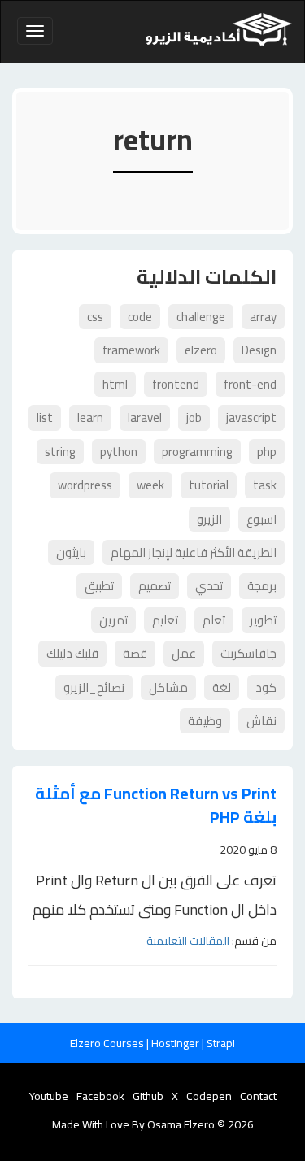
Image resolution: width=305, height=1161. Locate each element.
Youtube (48, 1096)
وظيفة (205, 721)
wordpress (85, 485)
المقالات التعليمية (187, 940)
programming (197, 451)
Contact (258, 1096)
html (115, 384)
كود (266, 687)
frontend (175, 384)
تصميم (154, 586)
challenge (200, 316)
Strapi (221, 1043)
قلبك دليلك (72, 653)
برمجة (262, 586)
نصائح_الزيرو (93, 687)
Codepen (209, 1096)
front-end (250, 384)
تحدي (209, 586)
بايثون (71, 552)
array (263, 316)
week (150, 485)
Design (259, 350)
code (140, 316)
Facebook (100, 1096)
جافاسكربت (248, 653)
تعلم (214, 620)
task (265, 485)
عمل (184, 653)
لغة (221, 687)
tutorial (209, 485)
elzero (201, 350)
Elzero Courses (108, 1043)
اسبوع (261, 519)
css (95, 316)
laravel (145, 417)
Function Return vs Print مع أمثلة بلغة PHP (156, 805)
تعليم (165, 620)
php (267, 451)
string (60, 451)
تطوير (263, 620)
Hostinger (176, 1043)
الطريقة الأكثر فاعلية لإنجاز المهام (194, 552)
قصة (135, 653)
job (194, 417)
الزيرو (209, 519)
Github (148, 1096)
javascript (251, 417)
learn (90, 417)
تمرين (113, 620)
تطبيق (99, 586)
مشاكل (168, 687)
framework (131, 350)
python (118, 451)
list (45, 417)
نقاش (261, 721)
